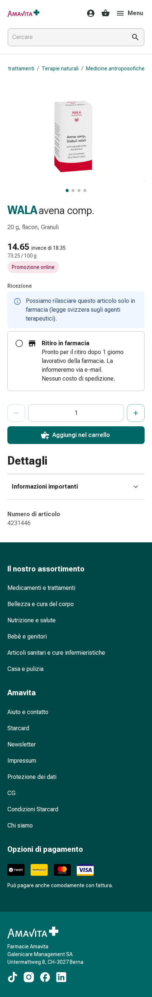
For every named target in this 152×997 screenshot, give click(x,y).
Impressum (21, 760)
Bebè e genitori (27, 636)
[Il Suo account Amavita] (88, 13)
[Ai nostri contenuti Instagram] (29, 977)
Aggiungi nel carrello (81, 434)
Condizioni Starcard (32, 809)
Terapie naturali (60, 68)
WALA (22, 210)
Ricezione (19, 285)
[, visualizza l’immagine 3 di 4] (78, 190)
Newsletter (21, 744)
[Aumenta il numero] (136, 413)
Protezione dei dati (31, 776)
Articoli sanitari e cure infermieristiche (56, 652)
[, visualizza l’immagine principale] (67, 190)
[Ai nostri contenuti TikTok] (12, 977)
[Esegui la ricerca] (135, 37)
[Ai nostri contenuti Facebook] (45, 977)
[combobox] (66, 37)
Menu (135, 13)
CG (11, 793)
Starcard (18, 728)
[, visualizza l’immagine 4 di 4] (84, 190)
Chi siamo (20, 825)
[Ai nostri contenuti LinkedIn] (61, 977)
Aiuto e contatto (27, 712)
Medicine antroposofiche (115, 68)
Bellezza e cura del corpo (40, 604)
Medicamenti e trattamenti (41, 587)
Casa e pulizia (25, 668)
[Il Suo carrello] (105, 13)
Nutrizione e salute (31, 620)
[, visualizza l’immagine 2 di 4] (73, 190)
